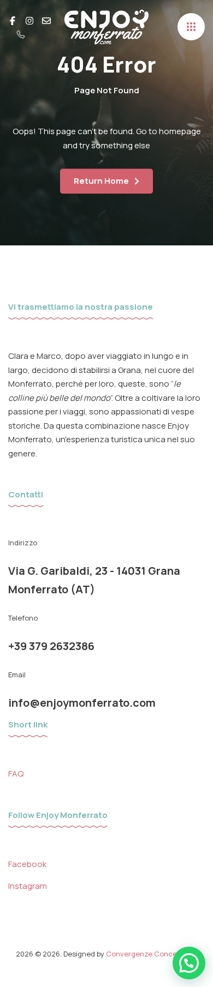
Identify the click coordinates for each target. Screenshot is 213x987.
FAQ (15, 773)
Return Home (101, 180)
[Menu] (191, 26)
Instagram (27, 886)
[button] (189, 963)
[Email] (46, 20)
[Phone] (20, 33)
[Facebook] (12, 20)
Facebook (27, 864)
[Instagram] (29, 20)
